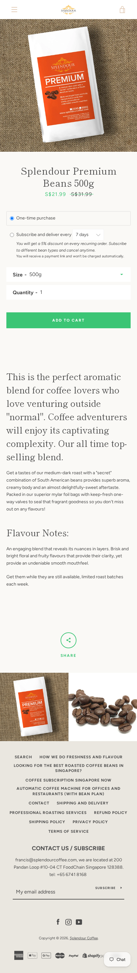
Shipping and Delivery (83, 803)
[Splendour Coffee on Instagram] (68, 922)
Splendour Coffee (84, 938)
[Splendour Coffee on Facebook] (58, 922)
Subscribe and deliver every (44, 234)
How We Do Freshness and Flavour (81, 757)
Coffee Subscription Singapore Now (68, 780)
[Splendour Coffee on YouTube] (79, 922)
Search (23, 757)
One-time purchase (35, 218)
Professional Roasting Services (48, 812)
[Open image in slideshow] (68, 85)
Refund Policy (110, 812)
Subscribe (105, 888)
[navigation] (14, 9)
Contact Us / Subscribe (68, 848)
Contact (39, 803)
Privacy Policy (90, 822)
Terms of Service (68, 831)
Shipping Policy (47, 822)
